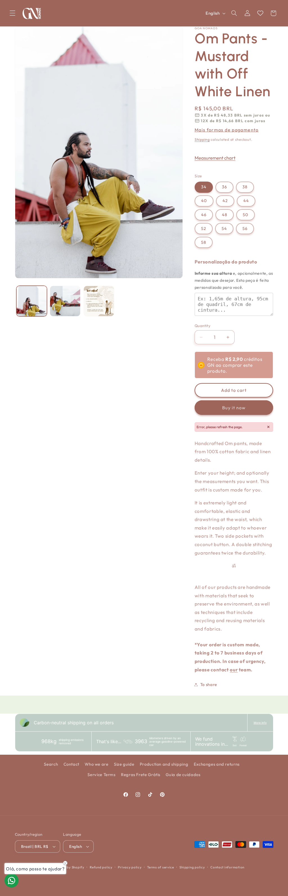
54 (224, 228)
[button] (12, 13)
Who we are (96, 764)
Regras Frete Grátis (140, 774)
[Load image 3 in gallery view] (99, 301)
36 (224, 186)
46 (203, 214)
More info (260, 722)
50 (245, 214)
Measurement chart (215, 158)
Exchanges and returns (217, 764)
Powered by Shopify (67, 867)
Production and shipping (164, 764)
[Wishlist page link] (260, 13)
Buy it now (234, 407)
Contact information (227, 867)
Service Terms (101, 774)
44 (246, 200)
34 (203, 186)
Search (51, 764)
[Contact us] (11, 880)
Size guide (124, 764)
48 (224, 214)
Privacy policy (129, 867)
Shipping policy (192, 867)
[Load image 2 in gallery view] (65, 301)
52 (203, 228)
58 (203, 242)
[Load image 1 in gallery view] (31, 301)
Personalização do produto (226, 262)
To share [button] (208, 684)
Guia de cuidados (183, 774)
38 (245, 186)
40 (204, 200)
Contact (71, 764)
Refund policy (101, 867)
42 (225, 200)
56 (245, 228)
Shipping (202, 139)
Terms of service (160, 867)
